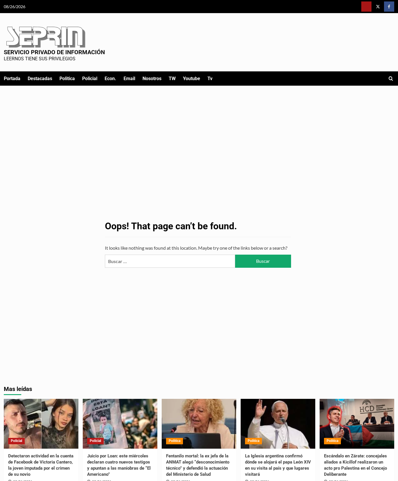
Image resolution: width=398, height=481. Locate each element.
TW (172, 78)
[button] (391, 78)
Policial (89, 78)
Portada (12, 78)
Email (129, 78)
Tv (209, 78)
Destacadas (40, 78)
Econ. (110, 78)
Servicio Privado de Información (54, 52)
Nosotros (151, 78)
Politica (67, 78)
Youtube (191, 78)
